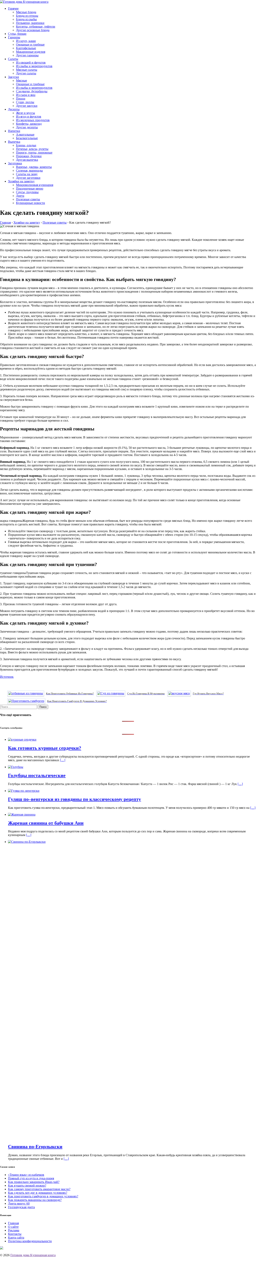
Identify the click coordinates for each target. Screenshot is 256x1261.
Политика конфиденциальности (30, 1241)
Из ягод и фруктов (28, 116)
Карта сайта (16, 1237)
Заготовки (15, 163)
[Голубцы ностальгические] (15, 767)
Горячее (13, 8)
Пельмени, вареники (30, 23)
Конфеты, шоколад (29, 123)
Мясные (21, 80)
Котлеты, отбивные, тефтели (35, 26)
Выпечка (14, 141)
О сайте (13, 1226)
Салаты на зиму (27, 174)
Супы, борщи (17, 33)
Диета (20, 195)
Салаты (13, 59)
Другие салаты (26, 73)
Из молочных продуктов (33, 120)
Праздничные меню (29, 188)
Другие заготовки (28, 177)
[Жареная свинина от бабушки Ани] (21, 814)
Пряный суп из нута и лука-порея (31, 1178)
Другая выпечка (27, 159)
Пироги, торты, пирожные (34, 152)
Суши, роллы (25, 102)
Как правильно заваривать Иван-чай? (33, 1182)
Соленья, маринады (29, 170)
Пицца (20, 98)
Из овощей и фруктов (31, 62)
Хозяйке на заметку (21, 181)
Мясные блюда (26, 12)
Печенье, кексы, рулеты (32, 149)
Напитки (14, 131)
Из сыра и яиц (25, 95)
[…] (62, 760)
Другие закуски (26, 105)
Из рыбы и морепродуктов (34, 66)
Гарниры (14, 37)
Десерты (14, 109)
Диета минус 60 (19, 1203)
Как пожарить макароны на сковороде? (35, 1200)
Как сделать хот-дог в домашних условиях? (37, 1192)
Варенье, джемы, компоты (34, 167)
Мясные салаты (26, 69)
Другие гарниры (27, 55)
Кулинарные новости (30, 203)
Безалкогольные (27, 138)
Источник (7, 676)
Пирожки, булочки (29, 156)
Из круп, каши (26, 41)
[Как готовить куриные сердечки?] (22, 739)
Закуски (13, 77)
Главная (13, 1223)
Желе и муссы (25, 113)
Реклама (13, 1230)
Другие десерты (27, 127)
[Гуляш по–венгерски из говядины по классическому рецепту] (23, 790)
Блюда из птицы (27, 15)
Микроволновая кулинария (34, 185)
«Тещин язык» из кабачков (26, 1174)
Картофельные (26, 48)
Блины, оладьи (26, 145)
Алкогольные (25, 134)
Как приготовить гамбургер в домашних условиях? (43, 1196)
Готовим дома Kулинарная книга (33, 1255)
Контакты (14, 1234)
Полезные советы (28, 199)
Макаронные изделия (30, 51)
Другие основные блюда (32, 30)
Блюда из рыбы (26, 19)
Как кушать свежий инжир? (27, 1185)
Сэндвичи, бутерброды (31, 91)
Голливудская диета (21, 1207)
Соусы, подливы (27, 192)
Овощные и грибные (30, 44)
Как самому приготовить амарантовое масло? (39, 1189)
